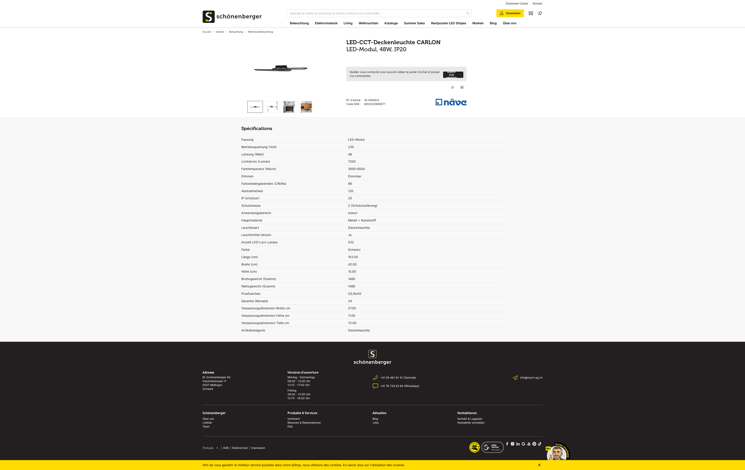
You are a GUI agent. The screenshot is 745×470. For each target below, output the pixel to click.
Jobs (375, 422)
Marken (478, 23)
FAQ (290, 426)
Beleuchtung (299, 23)
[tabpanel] (280, 68)
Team (206, 426)
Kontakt (537, 3)
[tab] (255, 107)
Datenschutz (240, 447)
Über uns (509, 23)
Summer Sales (414, 23)
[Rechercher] (468, 13)
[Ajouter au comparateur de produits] (462, 87)
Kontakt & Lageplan (469, 418)
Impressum (258, 447)
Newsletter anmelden (470, 422)
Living (348, 23)
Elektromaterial (326, 23)
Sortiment (294, 418)
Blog (493, 23)
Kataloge (391, 23)
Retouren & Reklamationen (304, 422)
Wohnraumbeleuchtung (260, 31)
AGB (226, 447)
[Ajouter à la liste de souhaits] (452, 87)
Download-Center (517, 3)
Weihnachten (368, 23)
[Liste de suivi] (540, 13)
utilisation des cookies (388, 465)
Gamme (220, 31)
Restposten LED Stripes (448, 23)
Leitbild (207, 422)
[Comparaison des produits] (530, 13)
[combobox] (375, 13)
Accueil (207, 31)
